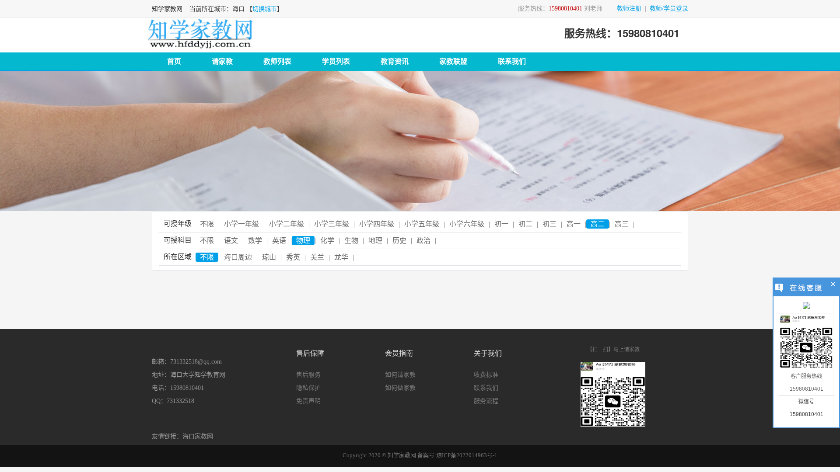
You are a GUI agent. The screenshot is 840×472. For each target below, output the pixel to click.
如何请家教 (400, 374)
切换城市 (264, 9)
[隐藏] (833, 285)
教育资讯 (395, 61)
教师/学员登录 (669, 8)
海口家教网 (197, 436)
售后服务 (308, 374)
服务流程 (486, 401)
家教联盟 (453, 61)
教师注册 (629, 8)
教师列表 (277, 61)
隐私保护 (308, 388)
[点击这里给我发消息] (806, 306)
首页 (174, 61)
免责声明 (308, 401)
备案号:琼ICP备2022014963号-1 (457, 455)
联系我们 (512, 61)
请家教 (222, 61)
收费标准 (486, 374)
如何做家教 (400, 388)
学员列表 (336, 61)
